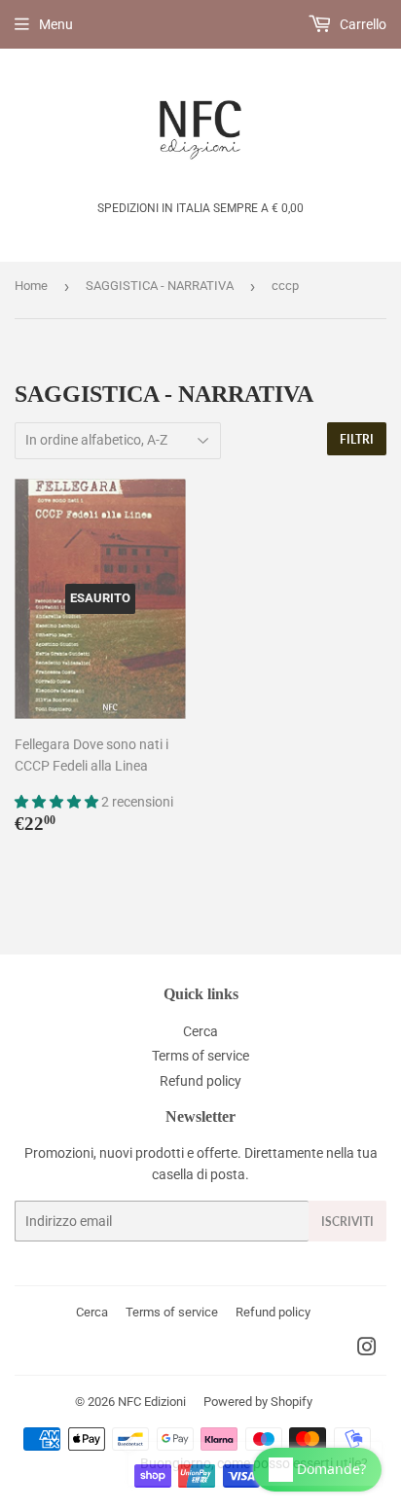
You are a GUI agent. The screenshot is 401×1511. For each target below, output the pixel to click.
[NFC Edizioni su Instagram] (367, 1349)
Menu (56, 24)
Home (31, 285)
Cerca (200, 1031)
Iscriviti (347, 1221)
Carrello (361, 24)
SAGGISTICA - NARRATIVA (160, 285)
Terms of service (200, 1055)
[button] (58, 801)
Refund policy (200, 1081)
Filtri (357, 439)
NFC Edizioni (152, 1401)
